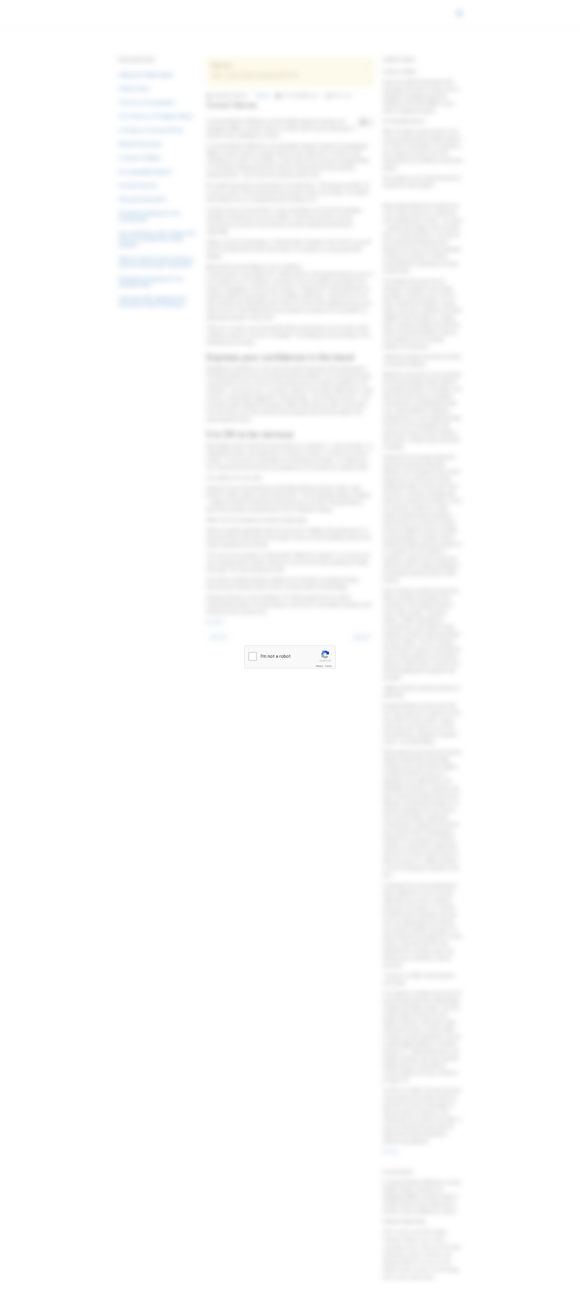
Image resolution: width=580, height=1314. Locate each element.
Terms (328, 666)
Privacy (319, 666)
